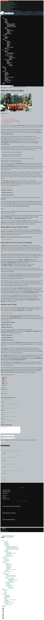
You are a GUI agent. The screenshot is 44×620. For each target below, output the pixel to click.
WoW (4, 540)
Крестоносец (9, 42)
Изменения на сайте (6, 491)
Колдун (8, 43)
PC (5, 68)
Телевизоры (7, 79)
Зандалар (8, 32)
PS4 (5, 69)
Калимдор (8, 29)
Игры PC (6, 75)
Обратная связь (5, 493)
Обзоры (4, 71)
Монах (8, 568)
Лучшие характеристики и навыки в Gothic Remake (11, 450)
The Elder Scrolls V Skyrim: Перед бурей (9, 404)
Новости (6, 38)
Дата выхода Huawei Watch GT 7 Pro (7, 2)
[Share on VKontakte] (3, 611)
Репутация (6, 21)
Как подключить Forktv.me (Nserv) (6, 9)
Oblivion (6, 574)
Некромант (8, 44)
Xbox (5, 70)
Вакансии (4, 497)
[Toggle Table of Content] (1, 116)
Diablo (4, 39)
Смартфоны (7, 73)
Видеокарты (7, 74)
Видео (4, 606)
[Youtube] (0, 538)
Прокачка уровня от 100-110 (11, 25)
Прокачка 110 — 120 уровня (11, 26)
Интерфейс (11, 56)
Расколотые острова (10, 30)
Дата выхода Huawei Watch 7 (5, 5)
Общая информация (11, 575)
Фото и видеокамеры (8, 80)
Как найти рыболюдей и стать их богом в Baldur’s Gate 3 (12, 470)
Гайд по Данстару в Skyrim (6, 420)
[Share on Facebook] (3, 608)
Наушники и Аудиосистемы (9, 77)
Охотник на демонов (11, 569)
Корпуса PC (9, 604)
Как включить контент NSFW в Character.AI (8, 6)
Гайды (6, 19)
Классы (6, 27)
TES (4, 86)
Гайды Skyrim (11, 86)
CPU (5, 76)
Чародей (8, 45)
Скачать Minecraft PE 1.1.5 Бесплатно (9, 457)
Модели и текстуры (12, 57)
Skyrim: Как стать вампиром (7, 412)
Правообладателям (6, 498)
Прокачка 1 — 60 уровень (11, 23)
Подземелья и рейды (8, 33)
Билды (6, 40)
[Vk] (1, 538)
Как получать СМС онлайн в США (6, 7)
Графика (10, 64)
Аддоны (6, 20)
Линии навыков (9, 62)
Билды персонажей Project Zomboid (9, 464)
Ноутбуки (6, 72)
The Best (6, 78)
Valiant (6, 93)
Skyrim (6, 54)
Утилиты (10, 58)
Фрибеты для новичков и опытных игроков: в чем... (9, 10)
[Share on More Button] (3, 612)
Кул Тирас (8, 31)
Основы (6, 570)
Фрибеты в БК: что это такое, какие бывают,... (8, 3)
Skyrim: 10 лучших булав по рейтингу (9, 408)
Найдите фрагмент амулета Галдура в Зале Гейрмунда (12, 121)
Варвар (8, 41)
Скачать (6, 34)
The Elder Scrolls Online (8, 59)
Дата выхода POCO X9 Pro (5, 8)
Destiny (4, 35)
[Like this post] (1, 388)
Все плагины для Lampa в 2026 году (7, 1)
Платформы (5, 67)
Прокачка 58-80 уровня (10, 24)
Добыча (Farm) (8, 571)
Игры (3, 66)
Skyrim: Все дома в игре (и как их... (8, 416)
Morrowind (7, 573)
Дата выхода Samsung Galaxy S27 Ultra (7, 4)
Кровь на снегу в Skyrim (6, 399)
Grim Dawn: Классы (6, 477)
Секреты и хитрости (11, 576)
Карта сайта (5, 495)
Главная (1, 86)
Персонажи (6, 37)
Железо (6, 603)
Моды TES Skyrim (10, 55)
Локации (6, 28)
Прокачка (6, 22)
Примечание (13, 118)
